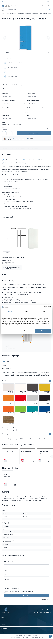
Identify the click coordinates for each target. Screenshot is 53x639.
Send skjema (26, 596)
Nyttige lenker (4, 632)
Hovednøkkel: (5, 115)
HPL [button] (4, 361)
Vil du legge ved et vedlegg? (11, 588)
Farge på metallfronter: (33, 100)
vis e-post (6, 1)
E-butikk (3, 624)
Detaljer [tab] (26, 311)
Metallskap (28, 13)
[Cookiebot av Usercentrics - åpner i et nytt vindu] (45, 307)
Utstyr (12, 148)
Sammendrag (35, 148)
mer (33, 591)
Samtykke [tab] (9, 311)
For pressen (35, 635)
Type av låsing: (31, 93)
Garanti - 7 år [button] (6, 81)
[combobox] (14, 96)
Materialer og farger (20, 148)
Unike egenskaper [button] (7, 58)
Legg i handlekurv (33, 133)
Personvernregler (19, 635)
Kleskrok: (29, 115)
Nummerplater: (6, 108)
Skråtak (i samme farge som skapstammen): (38, 108)
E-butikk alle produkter (11, 13)
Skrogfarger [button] (5, 434)
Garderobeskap (21, 13)
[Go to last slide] (4, 37)
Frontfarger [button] (5, 381)
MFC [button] (8, 361)
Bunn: (3, 122)
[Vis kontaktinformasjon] (50, 636)
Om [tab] (44, 311)
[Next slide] (48, 37)
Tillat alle (43, 330)
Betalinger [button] (6, 89)
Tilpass (25, 330)
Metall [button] (13, 361)
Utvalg (2, 617)
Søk (49, 9)
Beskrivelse (6, 148)
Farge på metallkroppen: (8, 100)
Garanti (28, 148)
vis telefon (39, 612)
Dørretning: (5, 93)
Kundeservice (4, 628)
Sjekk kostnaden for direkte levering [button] (12, 85)
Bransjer (3, 621)
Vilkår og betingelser (27, 635)
